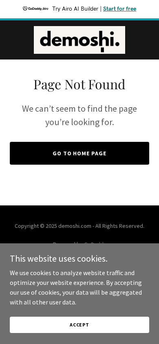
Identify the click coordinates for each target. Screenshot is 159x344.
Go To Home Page (80, 153)
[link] (79, 40)
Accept (79, 325)
